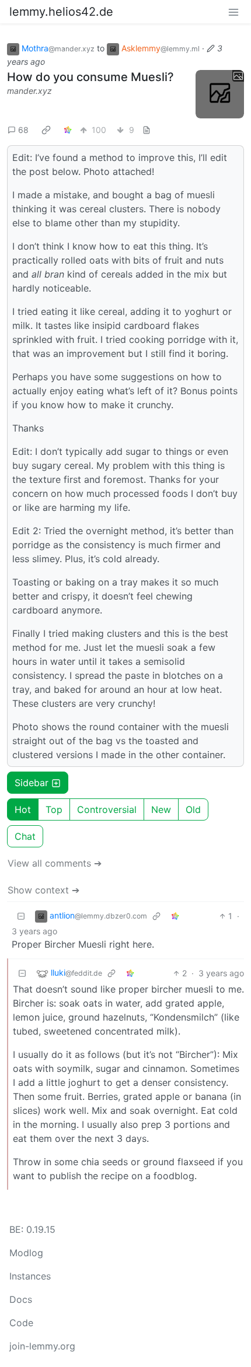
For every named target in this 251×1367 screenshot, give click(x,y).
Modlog (26, 1253)
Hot (23, 809)
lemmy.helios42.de (61, 12)
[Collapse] (21, 916)
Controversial (107, 809)
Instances (30, 1276)
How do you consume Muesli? (90, 77)
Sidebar (31, 782)
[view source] (146, 129)
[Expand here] (220, 94)
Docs (20, 1299)
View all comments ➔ (55, 863)
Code (21, 1323)
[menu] (233, 11)
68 (23, 130)
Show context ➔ (43, 890)
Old (193, 809)
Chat (25, 836)
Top (54, 809)
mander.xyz (29, 91)
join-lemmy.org (42, 1346)
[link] (46, 129)
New (161, 809)
